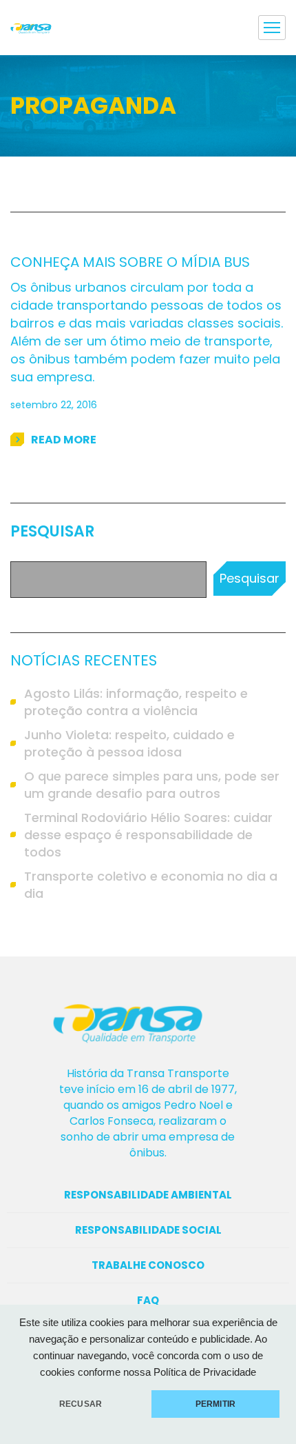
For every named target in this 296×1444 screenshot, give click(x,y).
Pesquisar (52, 532)
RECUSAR (80, 1404)
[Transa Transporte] (36, 28)
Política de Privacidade (205, 1372)
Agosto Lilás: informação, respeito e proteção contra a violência (136, 702)
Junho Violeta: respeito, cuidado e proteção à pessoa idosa (129, 743)
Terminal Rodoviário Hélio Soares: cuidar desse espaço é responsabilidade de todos (148, 835)
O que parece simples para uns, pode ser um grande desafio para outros (151, 785)
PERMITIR (215, 1404)
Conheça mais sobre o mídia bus (130, 262)
